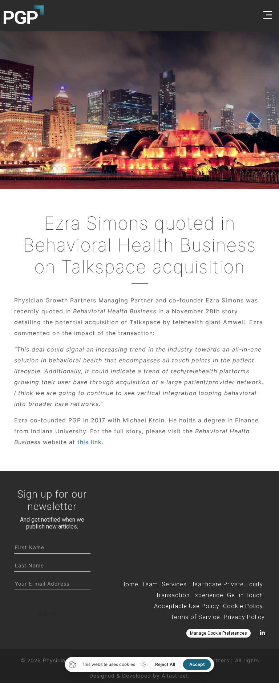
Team (150, 584)
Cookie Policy (243, 606)
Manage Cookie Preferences (218, 633)
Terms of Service (195, 617)
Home (129, 584)
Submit (47, 613)
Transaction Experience (189, 595)
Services (174, 584)
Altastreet (175, 675)
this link (89, 442)
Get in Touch (245, 595)
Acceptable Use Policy (186, 606)
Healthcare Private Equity (226, 584)
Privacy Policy (244, 617)
